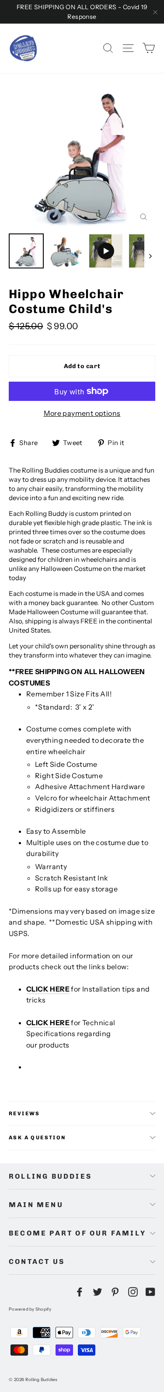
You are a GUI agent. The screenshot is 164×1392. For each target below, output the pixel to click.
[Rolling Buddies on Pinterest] (115, 1291)
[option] (82, 155)
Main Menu (36, 1205)
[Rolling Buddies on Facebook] (79, 1291)
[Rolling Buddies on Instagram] (133, 1291)
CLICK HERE (48, 989)
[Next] (149, 255)
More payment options (82, 413)
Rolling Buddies (50, 1176)
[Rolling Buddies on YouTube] (150, 1291)
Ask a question (37, 1137)
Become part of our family (77, 1233)
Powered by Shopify (30, 1309)
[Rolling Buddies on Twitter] (97, 1291)
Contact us (37, 1261)
